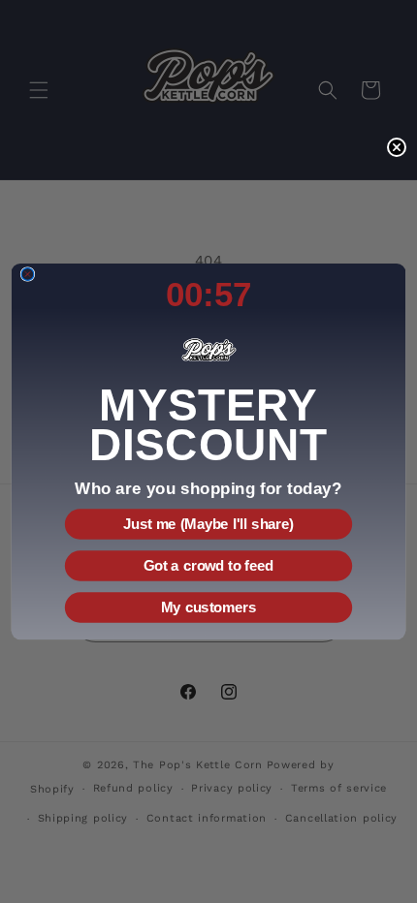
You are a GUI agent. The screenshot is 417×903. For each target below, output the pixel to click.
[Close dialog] (27, 273)
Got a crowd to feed (208, 566)
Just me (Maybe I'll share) (208, 524)
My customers (208, 607)
